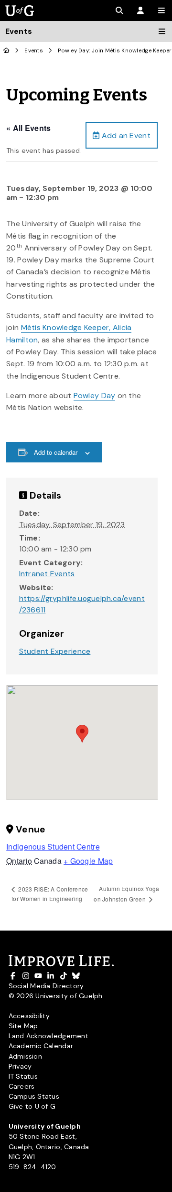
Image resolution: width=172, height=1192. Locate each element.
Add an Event (124, 135)
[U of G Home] (6, 50)
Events (33, 50)
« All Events (28, 127)
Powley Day (95, 396)
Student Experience (55, 651)
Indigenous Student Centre (53, 846)
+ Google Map (88, 860)
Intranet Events (47, 574)
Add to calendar (55, 452)
